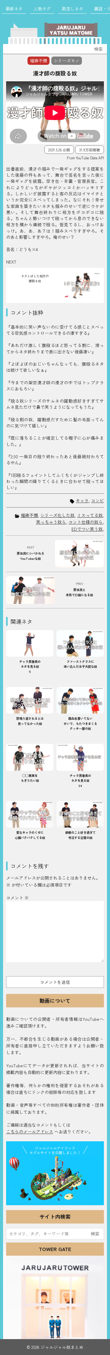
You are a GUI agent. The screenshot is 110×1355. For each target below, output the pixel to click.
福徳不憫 (29, 515)
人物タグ (42, 9)
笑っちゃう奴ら (51, 522)
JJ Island (55, 1179)
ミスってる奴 (90, 515)
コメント (17, 898)
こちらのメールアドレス (29, 1131)
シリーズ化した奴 (57, 515)
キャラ (82, 500)
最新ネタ (14, 9)
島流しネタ (72, 9)
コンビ (97, 500)
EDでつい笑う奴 (87, 529)
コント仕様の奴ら (85, 522)
